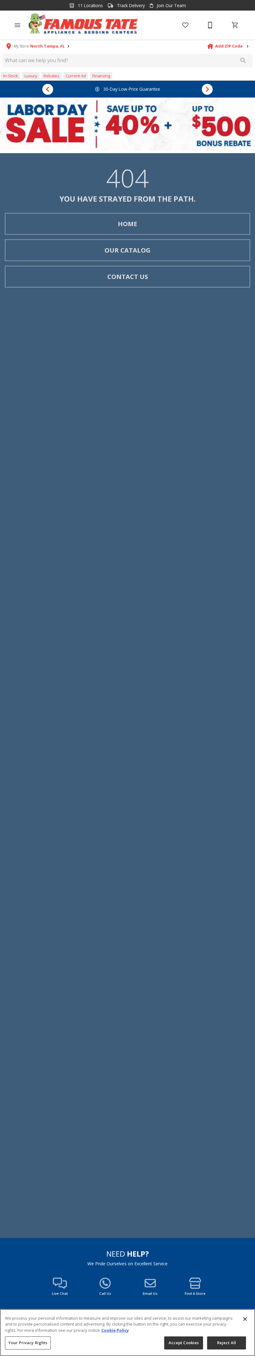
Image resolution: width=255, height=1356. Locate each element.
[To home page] (83, 25)
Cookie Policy (115, 1330)
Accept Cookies (184, 1342)
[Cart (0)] (235, 25)
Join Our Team (170, 5)
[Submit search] (243, 60)
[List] (185, 25)
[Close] (245, 1319)
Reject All (226, 1342)
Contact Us (127, 276)
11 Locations (89, 5)
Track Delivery (130, 5)
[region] (127, 1332)
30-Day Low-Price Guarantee (131, 89)
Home (127, 224)
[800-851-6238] (210, 25)
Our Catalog (127, 250)
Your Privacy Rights (27, 1342)
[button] (17, 25)
